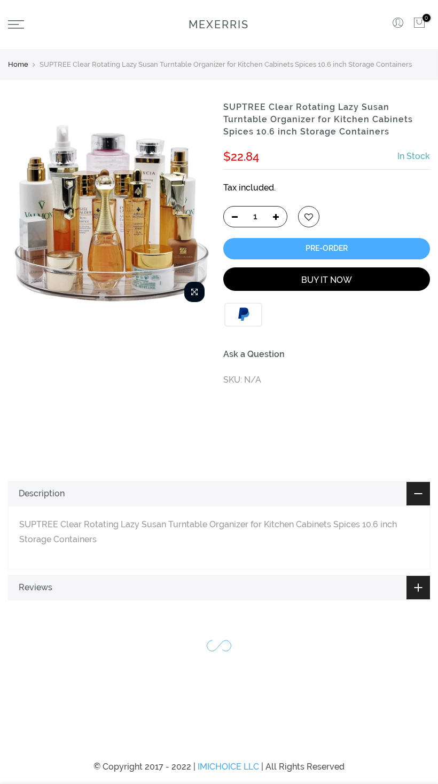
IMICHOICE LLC (228, 767)
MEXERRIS (219, 24)
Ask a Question (254, 354)
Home (18, 64)
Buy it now (326, 280)
